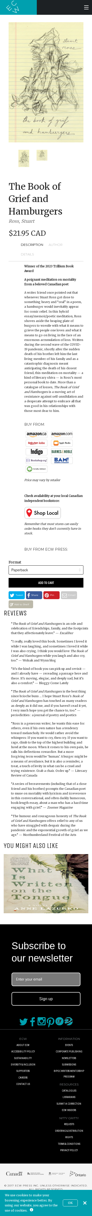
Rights (69, 1137)
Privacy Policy (69, 1150)
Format (15, 562)
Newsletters (69, 1058)
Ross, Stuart (21, 221)
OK (70, 1203)
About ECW (22, 1045)
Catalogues (69, 1090)
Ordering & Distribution (69, 1131)
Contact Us (23, 1084)
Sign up (46, 999)
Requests (69, 1124)
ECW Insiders (69, 1110)
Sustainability (23, 1058)
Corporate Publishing (69, 1051)
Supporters (23, 1071)
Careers (22, 1077)
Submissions (69, 1064)
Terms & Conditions (69, 1144)
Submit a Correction (69, 1103)
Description (32, 245)
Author (56, 245)
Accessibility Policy (23, 1051)
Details (27, 254)
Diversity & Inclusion (23, 1064)
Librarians (69, 1097)
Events (69, 1045)
